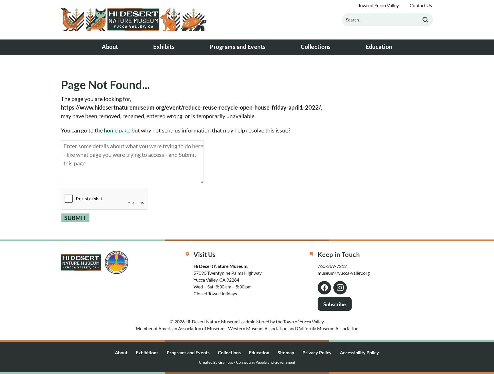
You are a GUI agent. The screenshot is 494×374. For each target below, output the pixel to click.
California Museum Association (327, 328)
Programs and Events (238, 46)
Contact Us (421, 5)
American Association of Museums (192, 328)
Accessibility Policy (359, 352)
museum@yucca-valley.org (344, 273)
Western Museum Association (258, 328)
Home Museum (134, 19)
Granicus (225, 362)
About (110, 46)
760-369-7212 (332, 266)
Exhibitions (147, 352)
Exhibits (164, 46)
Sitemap (286, 352)
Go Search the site (425, 19)
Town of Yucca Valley (378, 5)
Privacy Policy (317, 352)
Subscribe (334, 304)
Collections (316, 46)
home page (117, 130)
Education (379, 46)
